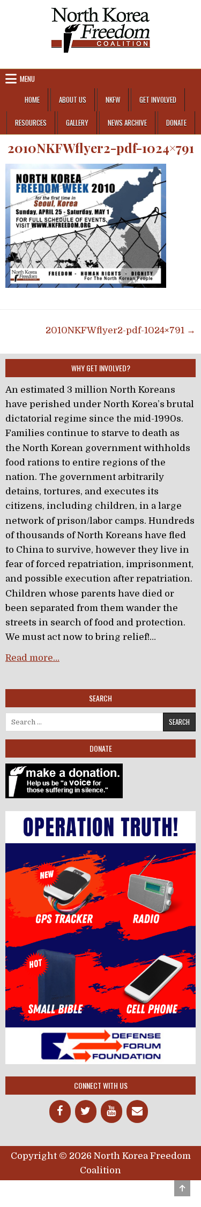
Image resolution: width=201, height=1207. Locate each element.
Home (32, 99)
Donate (176, 122)
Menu (27, 78)
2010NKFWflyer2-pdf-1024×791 (101, 148)
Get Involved (157, 99)
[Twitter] (85, 1111)
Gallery (77, 122)
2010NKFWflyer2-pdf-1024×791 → (121, 330)
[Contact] (137, 1111)
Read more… (32, 658)
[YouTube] (111, 1111)
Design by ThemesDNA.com (100, 1189)
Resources (31, 122)
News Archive (127, 122)
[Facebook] (60, 1111)
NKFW (113, 99)
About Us (72, 99)
